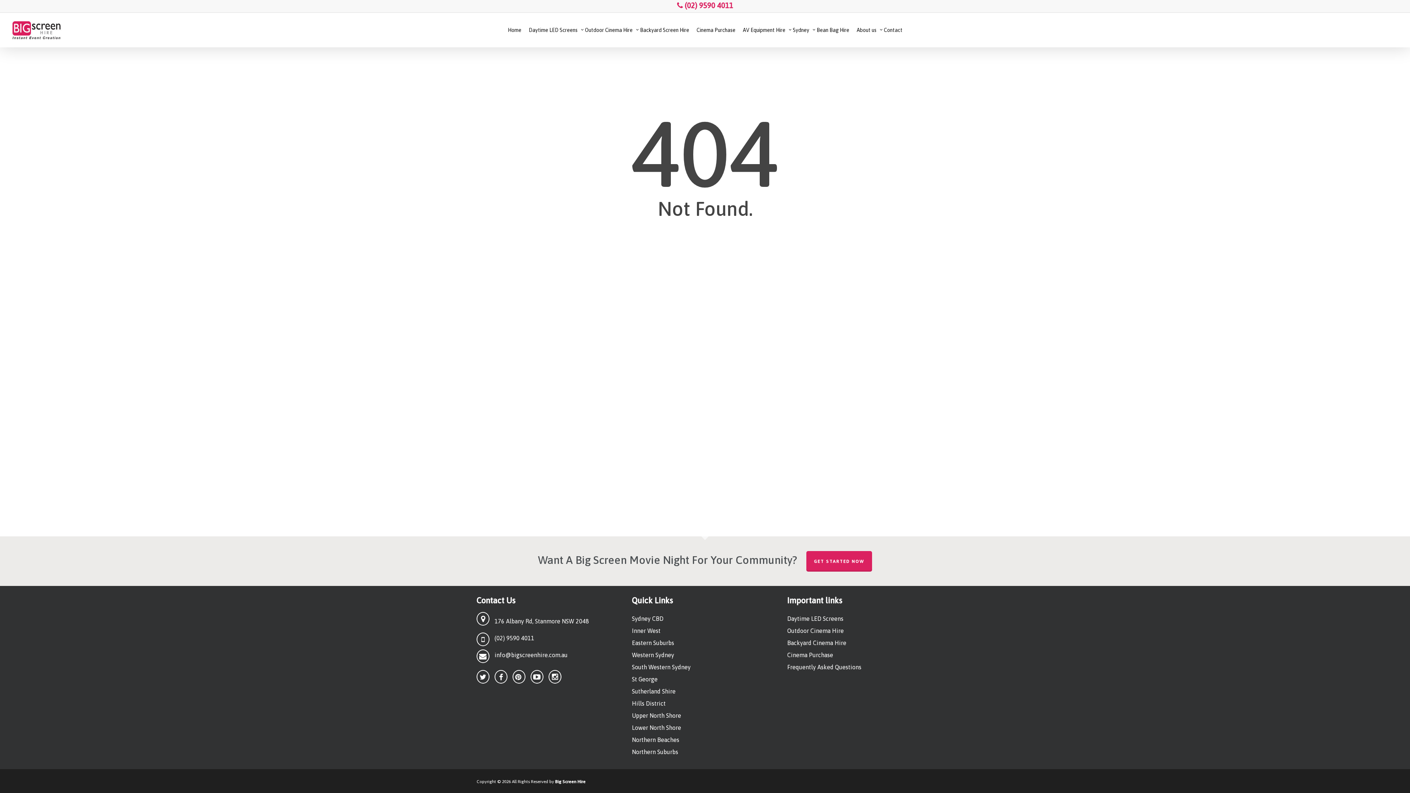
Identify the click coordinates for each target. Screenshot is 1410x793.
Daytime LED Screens (815, 618)
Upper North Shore (656, 715)
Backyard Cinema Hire (816, 643)
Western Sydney (653, 655)
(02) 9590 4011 (708, 5)
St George (645, 679)
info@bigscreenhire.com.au (531, 655)
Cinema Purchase (810, 655)
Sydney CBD (648, 618)
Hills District (649, 703)
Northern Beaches (655, 739)
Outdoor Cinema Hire (815, 630)
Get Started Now (839, 561)
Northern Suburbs (655, 752)
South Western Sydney (661, 667)
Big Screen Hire (570, 781)
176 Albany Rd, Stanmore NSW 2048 (542, 621)
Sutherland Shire (654, 691)
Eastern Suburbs (653, 643)
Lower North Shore (656, 727)
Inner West (646, 630)
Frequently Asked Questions (824, 667)
